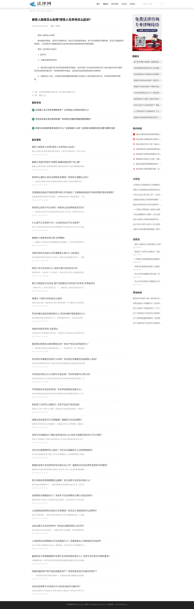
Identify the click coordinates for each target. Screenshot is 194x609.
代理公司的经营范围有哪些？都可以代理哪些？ (147, 230)
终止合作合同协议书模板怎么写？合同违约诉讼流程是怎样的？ (148, 281)
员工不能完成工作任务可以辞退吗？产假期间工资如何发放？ (147, 324)
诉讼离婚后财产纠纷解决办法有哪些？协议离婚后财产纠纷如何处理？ (147, 74)
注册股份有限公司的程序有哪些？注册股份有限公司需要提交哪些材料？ (147, 200)
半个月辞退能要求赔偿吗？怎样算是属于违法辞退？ (147, 319)
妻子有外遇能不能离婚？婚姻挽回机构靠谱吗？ (147, 62)
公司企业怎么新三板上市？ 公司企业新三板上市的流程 (146, 195)
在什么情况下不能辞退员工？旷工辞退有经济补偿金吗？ (147, 309)
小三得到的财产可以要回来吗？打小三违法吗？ (147, 111)
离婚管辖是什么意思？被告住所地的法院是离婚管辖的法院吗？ (147, 99)
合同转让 (49, 11)
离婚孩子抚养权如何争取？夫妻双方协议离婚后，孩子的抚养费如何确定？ (147, 81)
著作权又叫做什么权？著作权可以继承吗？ (147, 299)
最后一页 (42, 95)
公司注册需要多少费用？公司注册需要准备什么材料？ (147, 215)
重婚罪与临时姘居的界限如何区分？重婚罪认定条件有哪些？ (147, 118)
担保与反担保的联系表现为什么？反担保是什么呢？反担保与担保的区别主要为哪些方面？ (75, 128)
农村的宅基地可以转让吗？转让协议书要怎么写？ (57, 92)
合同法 (132, 4)
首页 (98, 4)
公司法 (123, 4)
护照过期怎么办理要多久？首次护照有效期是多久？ (147, 304)
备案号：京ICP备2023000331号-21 (96, 604)
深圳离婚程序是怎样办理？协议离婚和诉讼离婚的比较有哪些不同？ (147, 68)
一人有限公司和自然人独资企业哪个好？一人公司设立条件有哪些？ (147, 210)
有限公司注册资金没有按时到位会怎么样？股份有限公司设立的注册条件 (147, 190)
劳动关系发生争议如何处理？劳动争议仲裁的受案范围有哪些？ (63, 119)
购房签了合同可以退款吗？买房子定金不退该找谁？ (148, 252)
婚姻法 (105, 4)
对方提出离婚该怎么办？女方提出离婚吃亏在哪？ (147, 93)
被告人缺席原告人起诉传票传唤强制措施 (56, 84)
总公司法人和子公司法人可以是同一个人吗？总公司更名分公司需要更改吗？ (147, 225)
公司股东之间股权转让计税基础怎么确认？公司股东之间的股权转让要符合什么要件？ (147, 185)
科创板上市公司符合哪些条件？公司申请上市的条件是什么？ (62, 110)
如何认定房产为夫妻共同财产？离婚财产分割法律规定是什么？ (147, 105)
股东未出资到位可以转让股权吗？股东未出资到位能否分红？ (147, 205)
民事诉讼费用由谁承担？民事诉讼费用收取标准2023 (148, 266)
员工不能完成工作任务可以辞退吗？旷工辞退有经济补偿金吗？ (147, 314)
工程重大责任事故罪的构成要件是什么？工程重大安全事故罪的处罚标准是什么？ (148, 259)
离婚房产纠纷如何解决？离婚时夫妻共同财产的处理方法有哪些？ (147, 87)
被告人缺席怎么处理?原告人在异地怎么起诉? (148, 244)
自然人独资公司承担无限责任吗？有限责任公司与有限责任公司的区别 (147, 220)
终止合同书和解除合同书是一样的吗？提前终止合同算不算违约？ (148, 274)
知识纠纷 (114, 4)
